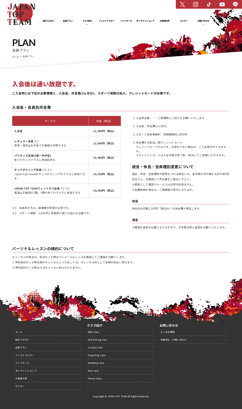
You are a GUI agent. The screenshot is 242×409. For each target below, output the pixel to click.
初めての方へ (48, 20)
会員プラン (68, 20)
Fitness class (95, 378)
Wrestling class (96, 362)
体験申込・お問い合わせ (174, 339)
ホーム (15, 56)
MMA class (93, 331)
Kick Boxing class (97, 339)
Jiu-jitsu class (95, 347)
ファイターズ (126, 20)
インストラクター (106, 20)
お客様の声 (165, 20)
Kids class (93, 370)
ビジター (184, 20)
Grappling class (96, 355)
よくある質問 (168, 331)
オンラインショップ (145, 20)
